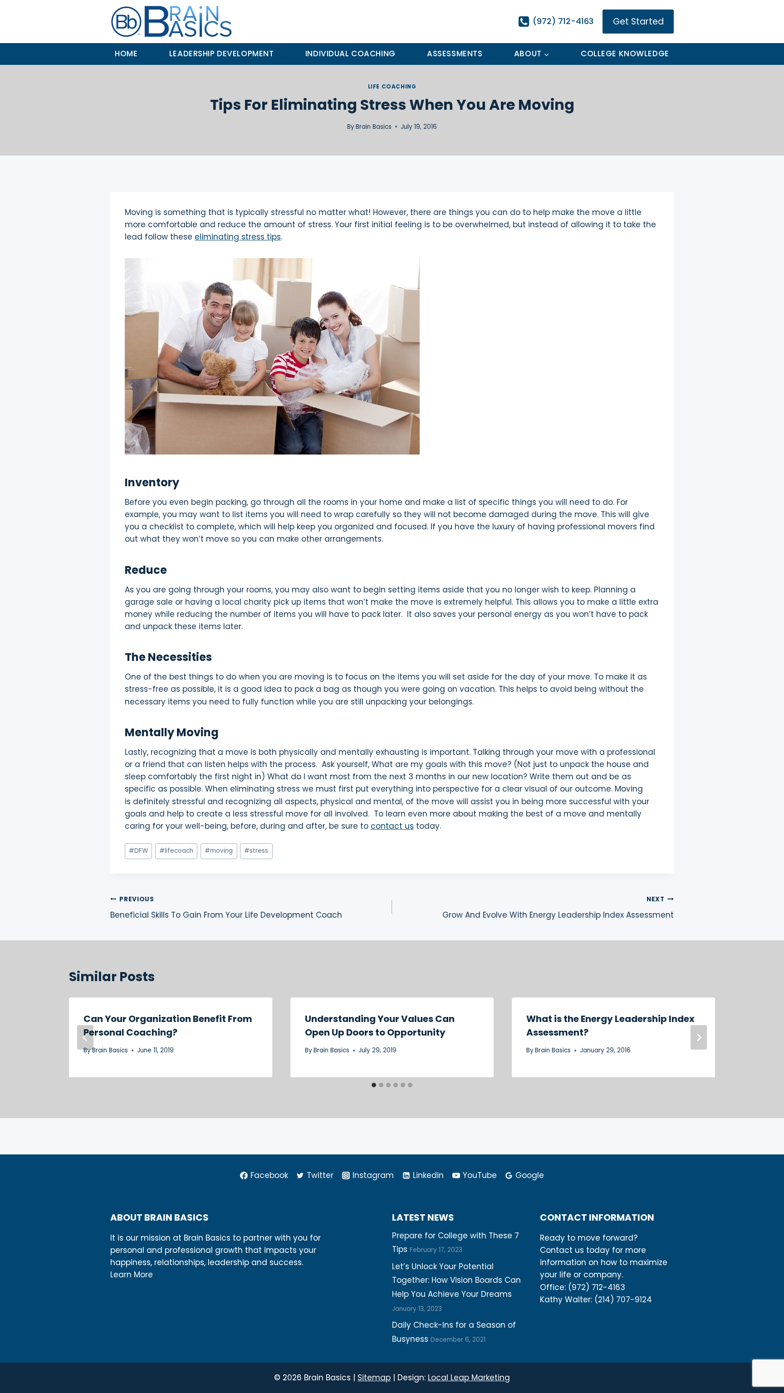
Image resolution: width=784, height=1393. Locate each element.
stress (256, 850)
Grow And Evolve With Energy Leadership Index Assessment (558, 907)
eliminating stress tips (238, 236)
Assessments (454, 53)
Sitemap (374, 1377)
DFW (138, 850)
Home (126, 53)
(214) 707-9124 (623, 1299)
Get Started (638, 21)
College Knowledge (625, 53)
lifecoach (176, 850)
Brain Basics (374, 126)
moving (219, 850)
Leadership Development (221, 53)
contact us (392, 826)
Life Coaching (392, 86)
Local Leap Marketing (469, 1377)
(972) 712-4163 (596, 1287)
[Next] (699, 1037)
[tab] (374, 1085)
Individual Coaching (350, 53)
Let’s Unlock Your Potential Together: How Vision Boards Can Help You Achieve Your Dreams (456, 1280)
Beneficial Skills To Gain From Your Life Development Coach (226, 907)
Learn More (131, 1274)
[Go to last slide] (85, 1037)
